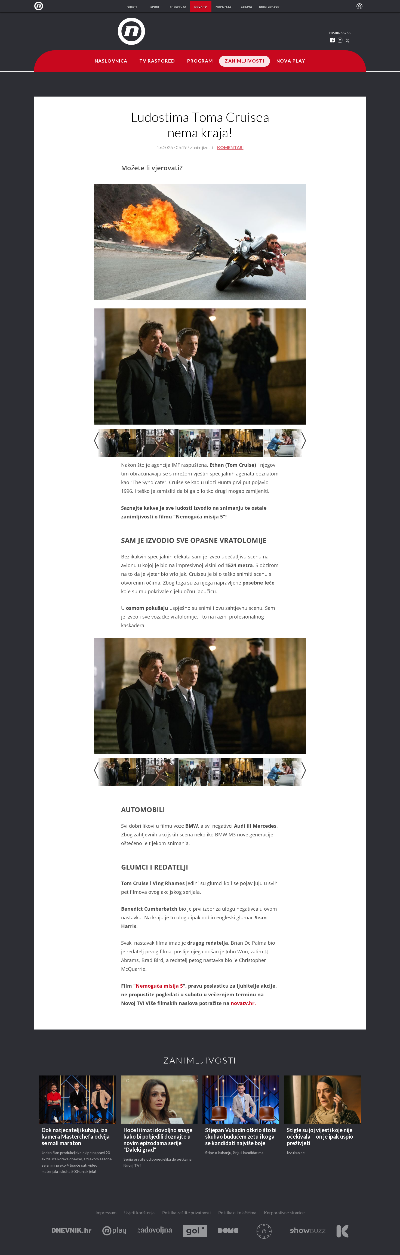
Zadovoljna (154, 1231)
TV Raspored (157, 61)
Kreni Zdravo (342, 1231)
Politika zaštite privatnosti (186, 1213)
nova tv (200, 7)
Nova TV (40, 6)
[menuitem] (359, 6)
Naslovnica (111, 61)
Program (200, 61)
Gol (195, 1231)
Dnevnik (71, 1231)
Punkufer (264, 1231)
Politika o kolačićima (237, 1213)
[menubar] (359, 6)
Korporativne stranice (284, 1213)
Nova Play (290, 61)
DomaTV (228, 1231)
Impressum (106, 1213)
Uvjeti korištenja (139, 1213)
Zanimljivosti (244, 61)
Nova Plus (114, 1231)
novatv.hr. (243, 1003)
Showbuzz (307, 1231)
